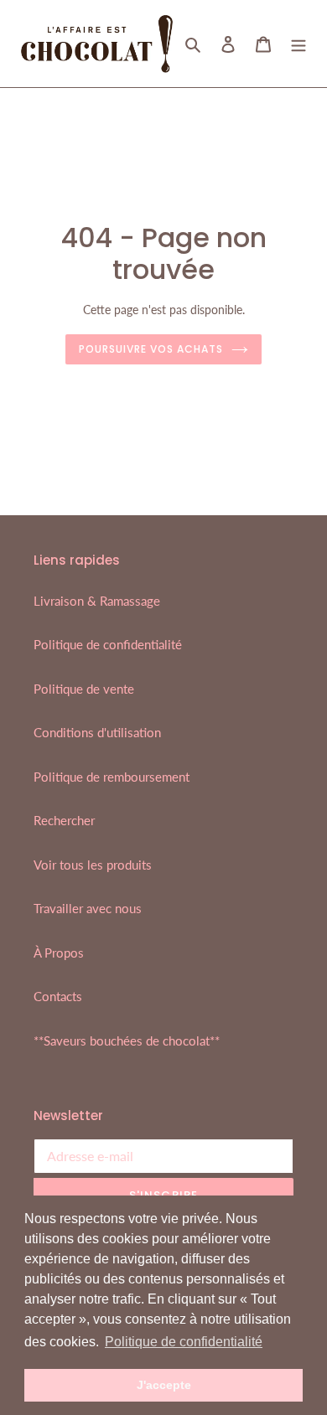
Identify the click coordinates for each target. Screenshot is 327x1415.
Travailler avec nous (88, 908)
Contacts (58, 996)
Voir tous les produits (93, 864)
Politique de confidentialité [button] (183, 1342)
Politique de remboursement (111, 776)
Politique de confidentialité (108, 644)
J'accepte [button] (164, 1385)
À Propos (59, 952)
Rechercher (64, 820)
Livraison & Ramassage (97, 600)
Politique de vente (84, 688)
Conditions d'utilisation (97, 732)
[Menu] (298, 43)
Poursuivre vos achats (150, 349)
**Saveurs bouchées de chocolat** (127, 1040)
